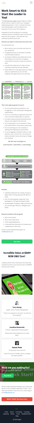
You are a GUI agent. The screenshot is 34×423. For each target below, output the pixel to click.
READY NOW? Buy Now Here (17, 399)
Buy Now (17, 241)
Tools (18, 414)
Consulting (19, 412)
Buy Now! (7, 376)
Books (12, 414)
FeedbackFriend (26, 414)
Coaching (26, 412)
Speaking (6, 414)
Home (6, 412)
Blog (17, 416)
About (12, 412)
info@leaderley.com (7, 232)
